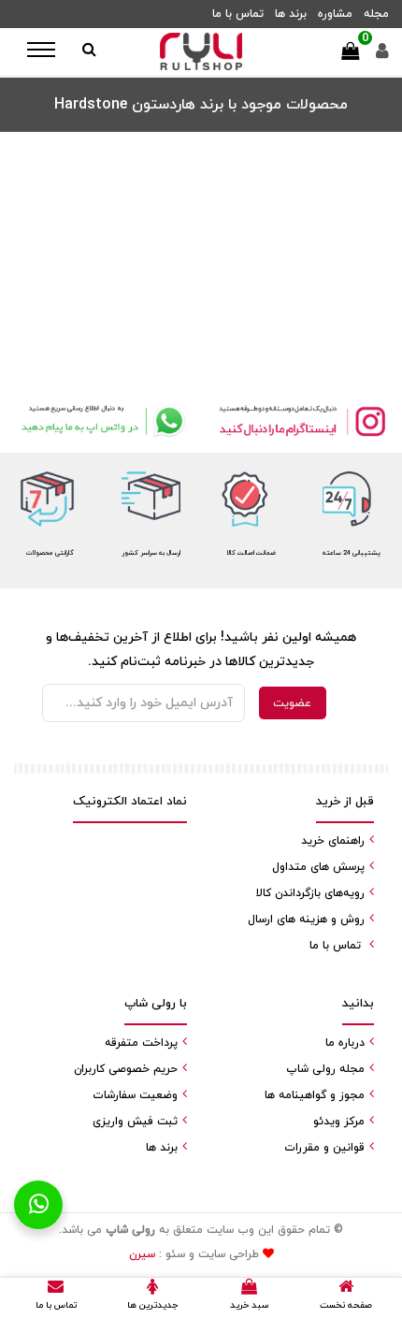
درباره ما (345, 1043)
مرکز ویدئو (339, 1121)
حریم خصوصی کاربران (126, 1069)
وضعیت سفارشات (135, 1095)
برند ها (291, 14)
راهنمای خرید (333, 840)
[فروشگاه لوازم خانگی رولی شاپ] (200, 51)
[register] (382, 55)
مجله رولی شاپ (325, 1069)
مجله (376, 14)
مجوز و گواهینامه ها (315, 1095)
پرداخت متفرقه (141, 1043)
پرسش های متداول (318, 867)
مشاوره (335, 14)
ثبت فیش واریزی (135, 1121)
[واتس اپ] (100, 421)
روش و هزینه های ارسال (306, 919)
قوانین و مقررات (324, 1147)
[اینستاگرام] (301, 421)
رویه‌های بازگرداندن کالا (310, 893)
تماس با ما (238, 14)
